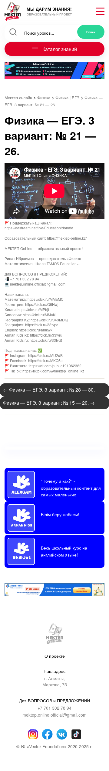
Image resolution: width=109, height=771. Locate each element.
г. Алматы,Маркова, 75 (54, 681)
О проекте (55, 656)
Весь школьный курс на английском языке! (64, 550)
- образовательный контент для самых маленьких (71, 488)
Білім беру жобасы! (60, 514)
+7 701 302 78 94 (54, 708)
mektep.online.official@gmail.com (54, 715)
